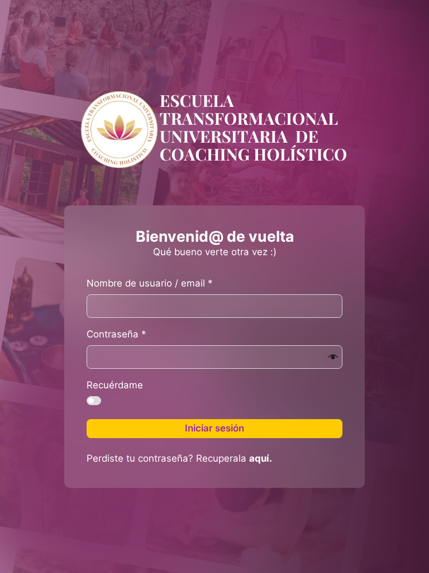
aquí (259, 458)
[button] (333, 357)
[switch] (94, 400)
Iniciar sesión (214, 428)
